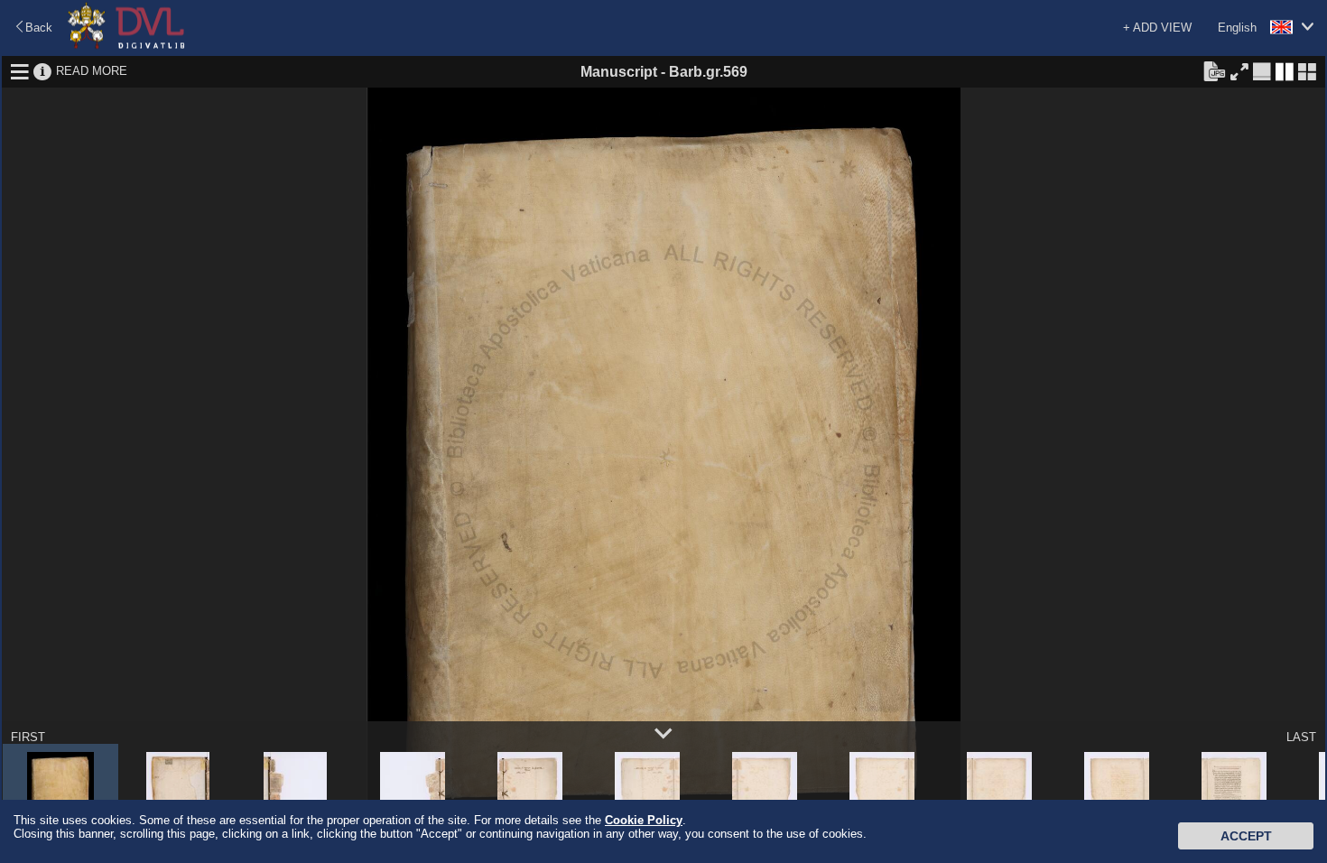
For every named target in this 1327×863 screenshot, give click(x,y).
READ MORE (91, 71)
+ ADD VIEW (1157, 27)
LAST (1301, 737)
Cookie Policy (643, 820)
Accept (1246, 836)
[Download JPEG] (1214, 70)
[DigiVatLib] (126, 45)
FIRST (28, 737)
